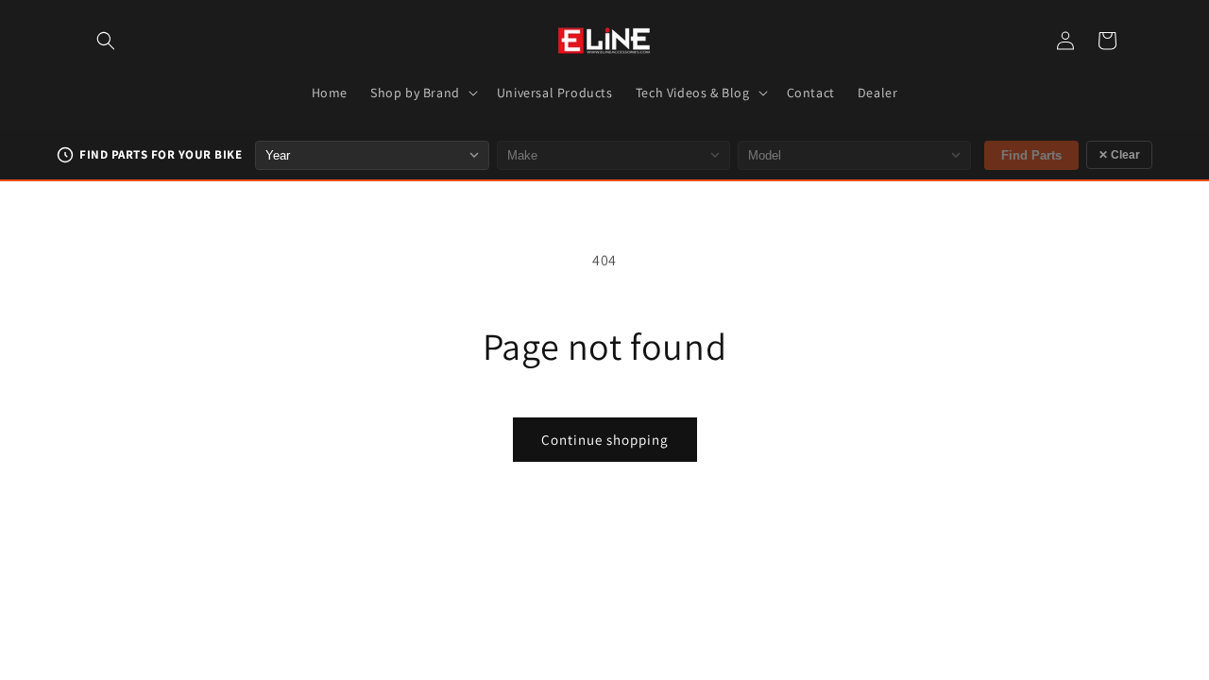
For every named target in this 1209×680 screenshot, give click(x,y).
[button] (106, 40)
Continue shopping (605, 440)
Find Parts (1031, 155)
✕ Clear (1119, 155)
